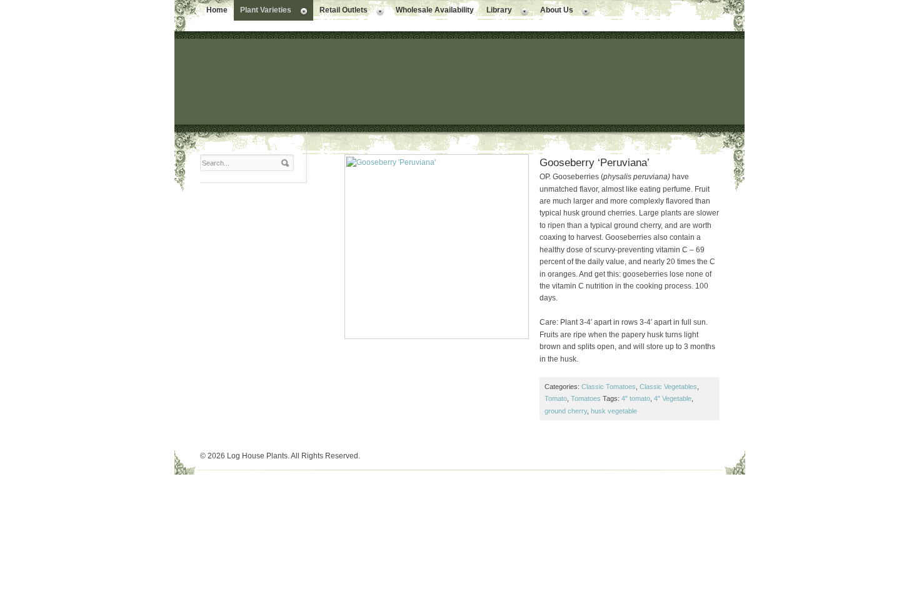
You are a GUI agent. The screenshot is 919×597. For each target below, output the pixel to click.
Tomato (556, 398)
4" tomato (635, 398)
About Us (553, 11)
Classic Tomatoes (608, 386)
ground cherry (566, 411)
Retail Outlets (340, 11)
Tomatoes (586, 398)
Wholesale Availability (435, 10)
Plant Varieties (262, 11)
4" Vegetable (672, 398)
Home (217, 10)
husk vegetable (614, 411)
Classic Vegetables (668, 386)
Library (496, 11)
